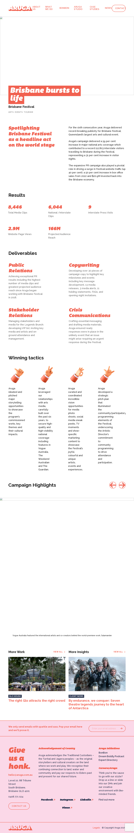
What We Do (49, 8)
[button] (112, 485)
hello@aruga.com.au (20, 774)
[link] (59, 652)
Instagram (66, 800)
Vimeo (66, 808)
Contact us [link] (19, 806)
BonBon (64, 8)
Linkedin (85, 800)
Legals (96, 827)
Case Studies (94, 8)
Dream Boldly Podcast (111, 756)
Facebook (47, 800)
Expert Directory (108, 760)
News (108, 8)
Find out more (107, 799)
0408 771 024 (15, 796)
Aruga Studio (78, 8)
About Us (36, 8)
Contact (120, 8)
